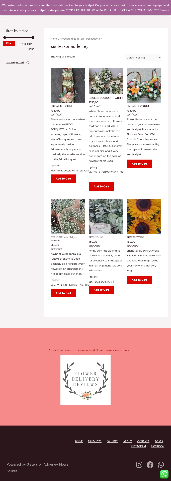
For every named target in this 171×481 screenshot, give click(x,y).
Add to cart (63, 178)
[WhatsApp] (160, 464)
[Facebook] (150, 464)
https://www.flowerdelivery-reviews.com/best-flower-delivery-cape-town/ (85, 350)
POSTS (159, 441)
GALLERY (112, 441)
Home (54, 38)
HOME (79, 441)
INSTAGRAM (138, 446)
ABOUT (127, 441)
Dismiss (164, 10)
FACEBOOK (157, 446)
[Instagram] (139, 464)
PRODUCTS (95, 441)
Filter (9, 43)
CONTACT (143, 441)
